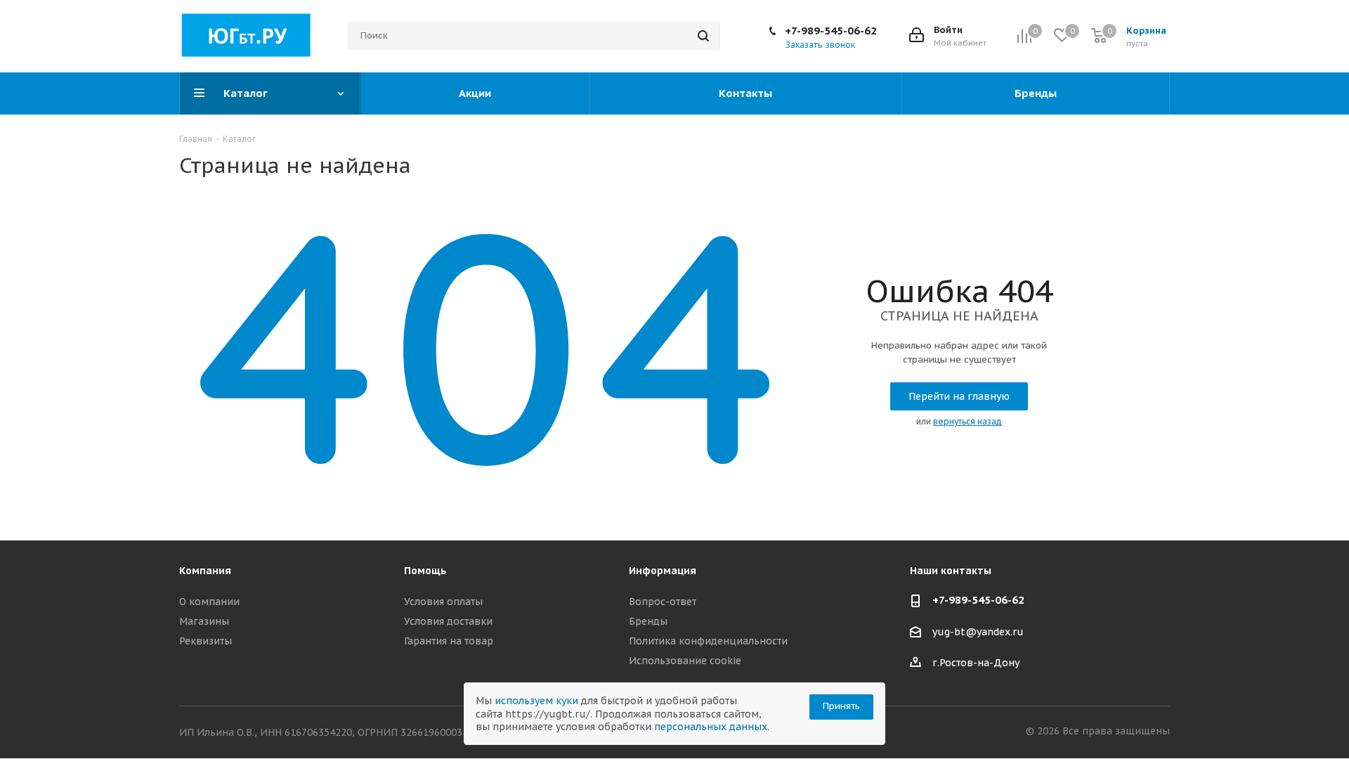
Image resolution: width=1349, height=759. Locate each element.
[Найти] (703, 36)
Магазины (204, 621)
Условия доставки (448, 621)
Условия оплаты (443, 601)
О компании (209, 601)
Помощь (425, 570)
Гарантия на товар (448, 641)
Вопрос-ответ (662, 601)
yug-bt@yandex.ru (978, 631)
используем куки (536, 700)
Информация (662, 570)
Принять (841, 706)
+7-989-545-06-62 (831, 30)
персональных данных (710, 726)
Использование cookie (685, 660)
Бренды (648, 621)
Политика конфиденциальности (708, 641)
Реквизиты (205, 641)
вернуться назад (967, 421)
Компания (205, 570)
